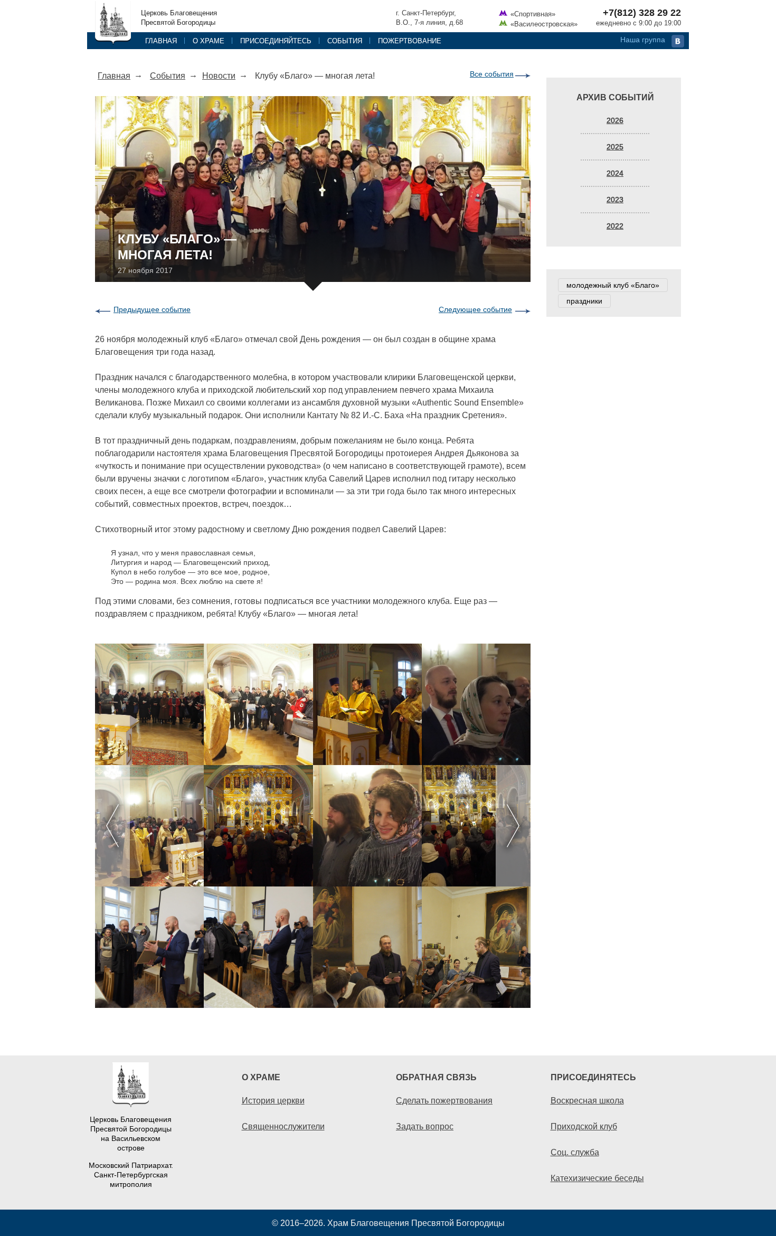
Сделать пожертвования (444, 1100)
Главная (161, 40)
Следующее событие (475, 309)
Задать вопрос (424, 1126)
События (344, 40)
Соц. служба (575, 1152)
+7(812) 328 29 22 (642, 12)
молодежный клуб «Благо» (612, 285)
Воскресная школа (587, 1100)
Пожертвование (409, 40)
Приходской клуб (584, 1126)
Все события (492, 74)
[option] (313, 826)
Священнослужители (283, 1126)
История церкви (273, 1100)
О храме (208, 40)
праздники (584, 301)
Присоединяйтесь (275, 40)
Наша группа (642, 39)
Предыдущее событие (152, 309)
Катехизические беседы (597, 1178)
